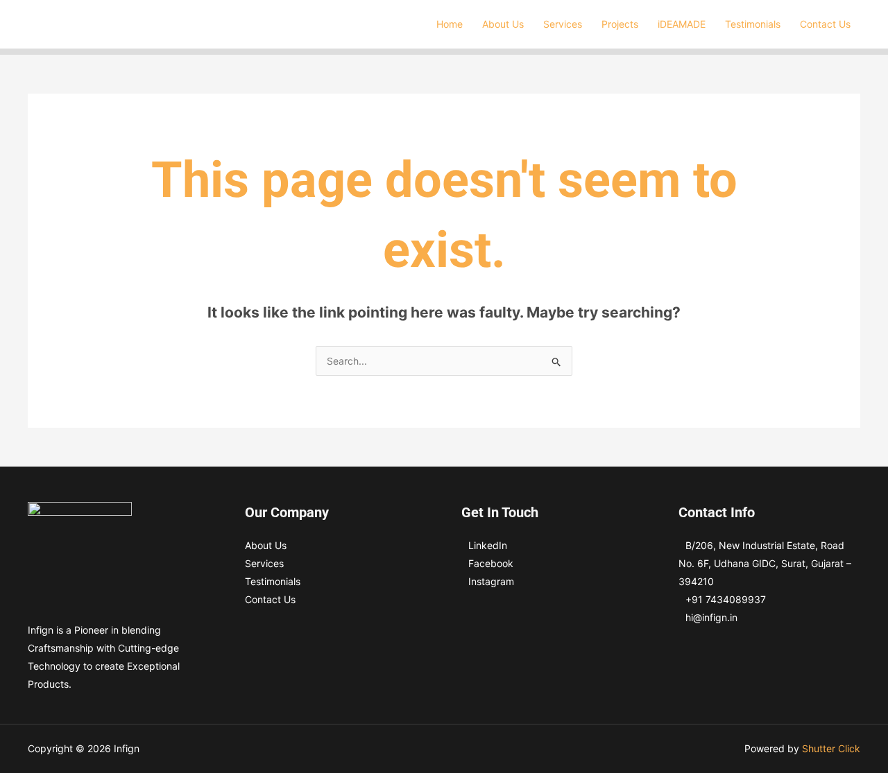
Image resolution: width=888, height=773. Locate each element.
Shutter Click (831, 748)
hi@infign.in (711, 617)
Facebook (490, 563)
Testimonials (272, 581)
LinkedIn (487, 545)
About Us (266, 545)
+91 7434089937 (725, 599)
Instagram (491, 581)
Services (264, 563)
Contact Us (270, 599)
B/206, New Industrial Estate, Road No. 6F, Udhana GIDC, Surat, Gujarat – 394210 (764, 563)
